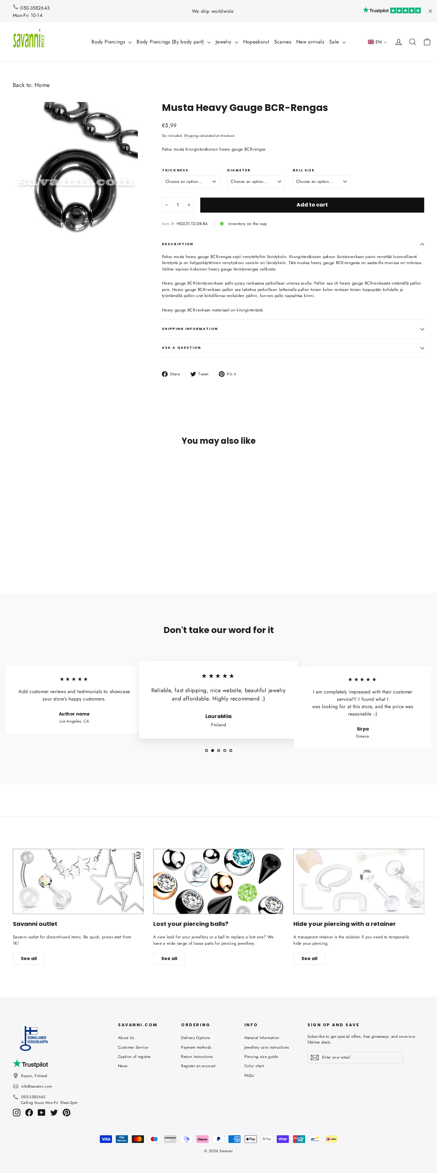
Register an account (198, 1066)
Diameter (238, 170)
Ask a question (181, 347)
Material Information (261, 1038)
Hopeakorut (256, 41)
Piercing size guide (261, 1057)
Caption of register (134, 1057)
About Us (126, 1038)
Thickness (175, 170)
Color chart (254, 1066)
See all (29, 958)
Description (177, 244)
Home (42, 85)
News (122, 1066)
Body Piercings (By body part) (171, 41)
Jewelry (224, 41)
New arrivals (310, 41)
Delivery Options (195, 1038)
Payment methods (196, 1047)
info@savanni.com (36, 1086)
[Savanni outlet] (78, 881)
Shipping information (190, 328)
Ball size (304, 170)
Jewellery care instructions (266, 1047)
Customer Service (133, 1047)
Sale (335, 41)
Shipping (191, 135)
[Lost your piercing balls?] (218, 881)
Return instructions (197, 1057)
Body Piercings (109, 41)
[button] (377, 42)
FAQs (249, 1075)
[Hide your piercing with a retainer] (358, 881)
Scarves (282, 41)
